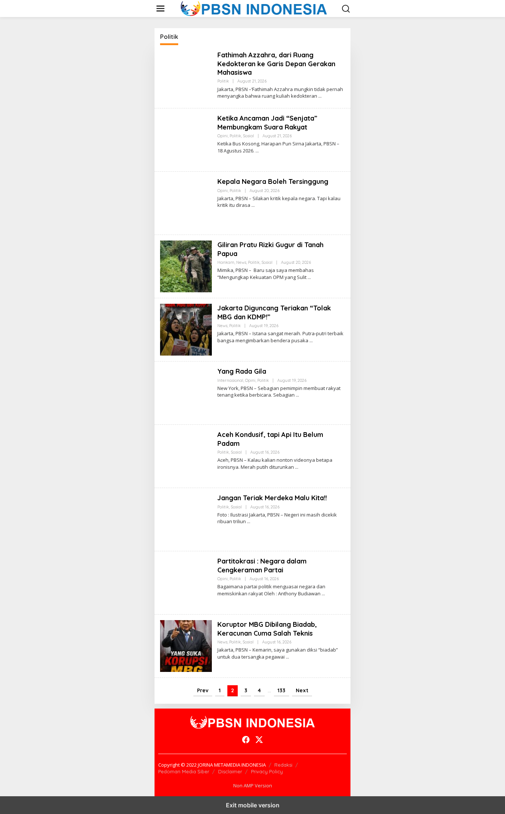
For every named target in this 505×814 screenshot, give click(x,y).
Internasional (230, 380)
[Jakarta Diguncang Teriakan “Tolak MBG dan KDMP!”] (311, 340)
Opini (222, 135)
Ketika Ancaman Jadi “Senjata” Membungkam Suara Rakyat (267, 122)
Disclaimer (230, 771)
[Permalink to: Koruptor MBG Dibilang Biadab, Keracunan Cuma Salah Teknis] (186, 645)
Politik (223, 81)
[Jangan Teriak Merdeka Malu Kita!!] (248, 521)
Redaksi (283, 765)
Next (302, 690)
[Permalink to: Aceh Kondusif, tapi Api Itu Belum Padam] (186, 455)
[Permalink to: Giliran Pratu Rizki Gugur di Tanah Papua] (186, 265)
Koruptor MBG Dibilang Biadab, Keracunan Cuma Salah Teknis (267, 628)
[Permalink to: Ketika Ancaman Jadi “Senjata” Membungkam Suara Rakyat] (186, 139)
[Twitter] (259, 739)
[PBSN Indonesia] (254, 7)
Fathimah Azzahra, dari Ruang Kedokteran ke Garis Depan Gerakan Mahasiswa (276, 64)
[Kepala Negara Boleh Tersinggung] (253, 205)
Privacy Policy (267, 771)
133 (281, 690)
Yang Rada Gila (241, 371)
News (241, 262)
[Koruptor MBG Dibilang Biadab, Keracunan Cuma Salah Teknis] (287, 657)
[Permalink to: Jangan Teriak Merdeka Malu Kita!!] (186, 518)
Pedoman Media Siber (183, 771)
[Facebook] (246, 739)
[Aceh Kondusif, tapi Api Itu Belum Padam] (296, 467)
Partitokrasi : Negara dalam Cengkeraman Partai (261, 565)
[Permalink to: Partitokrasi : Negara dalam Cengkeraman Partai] (186, 582)
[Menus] (160, 8)
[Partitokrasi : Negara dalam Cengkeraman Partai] (323, 594)
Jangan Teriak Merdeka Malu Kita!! (272, 498)
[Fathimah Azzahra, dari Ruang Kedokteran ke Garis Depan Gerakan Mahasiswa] (320, 96)
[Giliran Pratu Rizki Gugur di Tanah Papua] (309, 277)
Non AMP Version (252, 785)
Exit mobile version (252, 805)
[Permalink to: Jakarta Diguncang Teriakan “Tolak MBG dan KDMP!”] (186, 329)
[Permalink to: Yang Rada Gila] (186, 392)
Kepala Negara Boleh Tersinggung (272, 181)
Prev (203, 690)
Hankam (225, 262)
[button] (346, 8)
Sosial (248, 135)
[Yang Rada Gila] (297, 395)
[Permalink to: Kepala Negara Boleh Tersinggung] (186, 202)
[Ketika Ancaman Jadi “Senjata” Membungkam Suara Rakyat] (257, 151)
